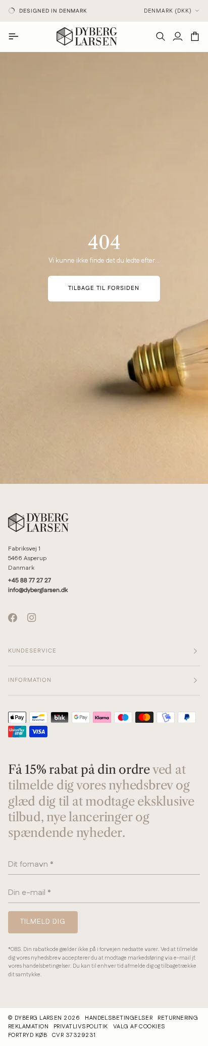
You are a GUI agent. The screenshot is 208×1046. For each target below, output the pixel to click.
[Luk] (192, 858)
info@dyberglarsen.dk (38, 590)
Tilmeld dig (53, 953)
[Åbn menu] (16, 36)
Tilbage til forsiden (104, 288)
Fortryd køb (27, 1035)
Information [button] (29, 680)
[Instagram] (31, 617)
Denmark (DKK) (168, 11)
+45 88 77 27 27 (29, 580)
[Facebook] (12, 617)
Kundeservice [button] (32, 651)
